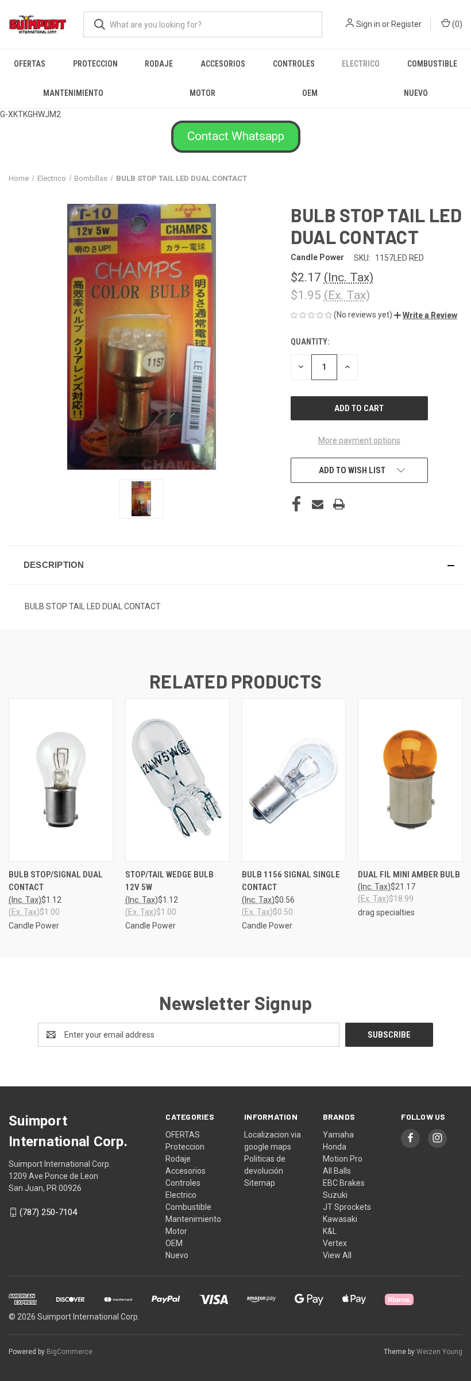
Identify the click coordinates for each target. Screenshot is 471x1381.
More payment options (359, 440)
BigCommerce (69, 1352)
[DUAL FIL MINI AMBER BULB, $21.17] (410, 780)
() (456, 24)
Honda (334, 1146)
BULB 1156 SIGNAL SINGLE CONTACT (291, 881)
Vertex (335, 1243)
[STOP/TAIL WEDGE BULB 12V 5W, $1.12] (177, 780)
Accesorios (222, 63)
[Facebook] (296, 504)
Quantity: (310, 341)
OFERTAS (29, 63)
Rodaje (159, 63)
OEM (310, 93)
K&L (330, 1231)
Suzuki (335, 1195)
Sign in (368, 24)
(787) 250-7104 (48, 1212)
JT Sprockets (347, 1207)
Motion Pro (342, 1158)
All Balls (337, 1170)
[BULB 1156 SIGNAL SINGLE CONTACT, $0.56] (294, 780)
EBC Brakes (344, 1182)
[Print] (339, 504)
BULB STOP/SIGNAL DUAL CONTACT (56, 881)
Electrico (361, 63)
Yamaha (338, 1134)
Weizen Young (439, 1352)
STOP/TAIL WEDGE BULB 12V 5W (169, 881)
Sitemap (259, 1182)
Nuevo (416, 93)
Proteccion (95, 63)
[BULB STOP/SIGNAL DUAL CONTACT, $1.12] (61, 780)
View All (337, 1255)
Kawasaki (340, 1219)
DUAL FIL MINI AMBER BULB (409, 874)
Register (406, 24)
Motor (202, 93)
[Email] (317, 504)
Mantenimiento (73, 93)
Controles (294, 63)
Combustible (432, 63)
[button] (235, 137)
